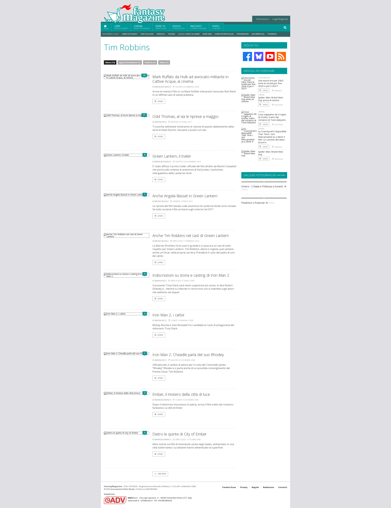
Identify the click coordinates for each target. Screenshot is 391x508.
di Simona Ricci (159, 122)
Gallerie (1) (150, 62)
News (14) (110, 62)
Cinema (142, 26)
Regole (255, 487)
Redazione (268, 487)
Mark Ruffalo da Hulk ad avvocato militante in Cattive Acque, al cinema (190, 79)
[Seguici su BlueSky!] (259, 56)
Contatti (282, 487)
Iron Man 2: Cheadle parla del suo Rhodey (188, 354)
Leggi (160, 101)
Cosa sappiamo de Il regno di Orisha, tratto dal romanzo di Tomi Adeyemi (272, 117)
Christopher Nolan (224, 34)
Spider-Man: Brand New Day (270, 153)
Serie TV (161, 26)
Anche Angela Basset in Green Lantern (184, 195)
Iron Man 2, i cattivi (168, 314)
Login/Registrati (280, 19)
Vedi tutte (281, 175)
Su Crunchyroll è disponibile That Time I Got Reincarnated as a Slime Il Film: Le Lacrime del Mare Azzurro (272, 137)
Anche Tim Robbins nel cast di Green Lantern (190, 235)
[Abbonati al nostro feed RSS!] (281, 56)
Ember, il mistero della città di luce (181, 394)
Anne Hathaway (129, 34)
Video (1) (164, 62)
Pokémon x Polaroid (252, 202)
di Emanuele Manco (161, 87)
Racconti (198, 26)
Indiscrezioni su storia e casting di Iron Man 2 (190, 275)
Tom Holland (147, 34)
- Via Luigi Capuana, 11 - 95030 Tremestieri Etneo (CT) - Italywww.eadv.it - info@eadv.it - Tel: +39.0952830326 (160, 499)
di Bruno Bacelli (160, 201)
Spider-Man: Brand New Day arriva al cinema (270, 99)
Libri (121, 26)
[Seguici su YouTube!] (270, 56)
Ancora (161, 473)
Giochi (178, 26)
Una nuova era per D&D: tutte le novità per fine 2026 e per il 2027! (271, 83)
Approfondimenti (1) (129, 62)
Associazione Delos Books (122, 489)
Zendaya (161, 34)
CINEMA (261, 95)
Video (216, 26)
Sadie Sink (207, 34)
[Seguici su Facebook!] (247, 56)
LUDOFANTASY (264, 77)
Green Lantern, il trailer (171, 156)
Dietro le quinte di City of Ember (179, 434)
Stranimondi (242, 34)
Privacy (243, 487)
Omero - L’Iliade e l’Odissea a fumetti (262, 186)
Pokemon (272, 34)
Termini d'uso (229, 487)
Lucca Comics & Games (189, 34)
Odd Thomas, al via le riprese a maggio (185, 116)
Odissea (171, 34)
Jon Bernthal (258, 34)
